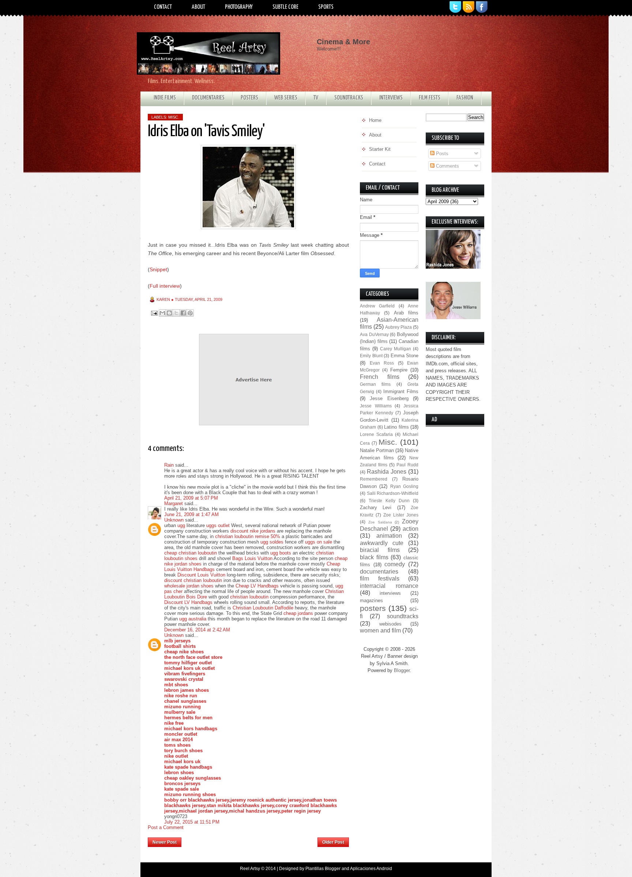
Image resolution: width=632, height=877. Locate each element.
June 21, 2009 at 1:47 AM (191, 514)
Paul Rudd (407, 464)
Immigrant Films (400, 391)
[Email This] (162, 313)
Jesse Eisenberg (389, 398)
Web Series (285, 98)
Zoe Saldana (380, 522)
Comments (446, 166)
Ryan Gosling (404, 486)
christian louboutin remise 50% (247, 536)
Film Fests (429, 98)
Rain (169, 465)
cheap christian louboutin (190, 553)
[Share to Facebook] (183, 313)
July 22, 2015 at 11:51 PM (191, 822)
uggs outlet (218, 525)
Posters (249, 98)
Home (250, 840)
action (410, 529)
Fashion (464, 98)
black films (374, 557)
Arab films (406, 313)
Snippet (158, 269)
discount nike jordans (252, 531)
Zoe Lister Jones (400, 514)
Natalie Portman (377, 450)
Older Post (333, 842)
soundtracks (402, 616)
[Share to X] (176, 313)
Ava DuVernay (374, 334)
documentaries (379, 571)
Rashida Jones (386, 472)
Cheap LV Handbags (257, 586)
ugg (181, 525)
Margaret (173, 503)
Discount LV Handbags (188, 602)
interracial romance (389, 586)
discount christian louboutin (193, 580)
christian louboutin (249, 597)
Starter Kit (380, 149)
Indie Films (165, 98)
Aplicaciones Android (371, 868)
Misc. (173, 117)
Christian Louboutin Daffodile (263, 608)
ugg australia (192, 619)
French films (379, 377)
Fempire (398, 370)
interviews (390, 593)
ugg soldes (271, 542)
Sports (326, 7)
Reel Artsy (250, 868)
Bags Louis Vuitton (252, 558)
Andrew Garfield (377, 305)
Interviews (391, 98)
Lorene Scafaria (376, 434)
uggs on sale (318, 542)
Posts (441, 153)
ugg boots (280, 553)
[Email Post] (153, 313)
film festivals (379, 578)
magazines (371, 600)
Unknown (174, 520)
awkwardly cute (381, 543)
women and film (380, 630)
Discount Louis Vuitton (201, 575)
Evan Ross (382, 363)
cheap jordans (299, 613)
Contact (163, 7)
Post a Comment (166, 827)
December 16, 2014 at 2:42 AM (197, 629)
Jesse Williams (376, 405)
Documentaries (208, 98)
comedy (394, 564)
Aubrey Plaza (398, 327)
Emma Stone (405, 355)
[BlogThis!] (169, 313)
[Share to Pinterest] (190, 313)
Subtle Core (285, 7)
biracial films (380, 550)
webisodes (390, 624)
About (198, 7)
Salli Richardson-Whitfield (393, 493)
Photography (239, 7)
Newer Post (165, 842)
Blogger (402, 670)
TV (315, 98)
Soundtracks (348, 98)
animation (389, 536)
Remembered (373, 479)
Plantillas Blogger (323, 868)
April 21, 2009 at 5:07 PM (191, 498)
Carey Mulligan (395, 348)
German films (375, 384)
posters (373, 608)
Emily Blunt (371, 355)
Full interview (165, 286)
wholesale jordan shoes (189, 586)
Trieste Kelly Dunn (389, 500)
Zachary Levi (375, 507)
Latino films (396, 427)
